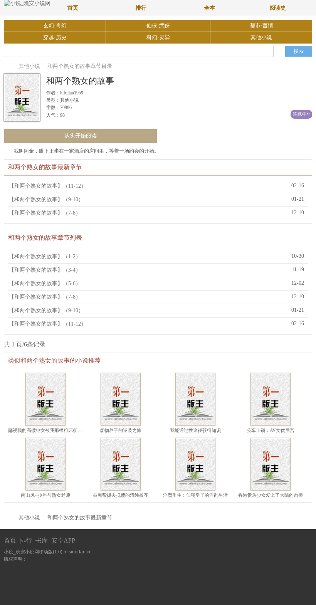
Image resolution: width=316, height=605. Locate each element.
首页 (72, 8)
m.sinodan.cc (77, 552)
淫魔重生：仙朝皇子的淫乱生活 (195, 495)
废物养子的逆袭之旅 (120, 430)
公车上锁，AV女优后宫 (270, 430)
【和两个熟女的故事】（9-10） (46, 199)
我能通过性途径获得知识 (195, 430)
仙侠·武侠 (158, 26)
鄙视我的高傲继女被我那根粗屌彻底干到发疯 (54, 430)
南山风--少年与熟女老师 (45, 495)
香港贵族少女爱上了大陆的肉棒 (270, 495)
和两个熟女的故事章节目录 (79, 66)
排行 (141, 8)
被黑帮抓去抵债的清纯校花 (120, 495)
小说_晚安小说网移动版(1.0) (33, 552)
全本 (209, 8)
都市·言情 (261, 26)
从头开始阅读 (80, 136)
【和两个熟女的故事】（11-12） (47, 186)
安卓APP (63, 540)
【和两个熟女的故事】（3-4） (45, 270)
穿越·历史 (55, 37)
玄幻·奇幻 (55, 26)
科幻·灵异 (158, 37)
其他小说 (261, 37)
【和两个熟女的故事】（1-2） (45, 256)
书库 (41, 540)
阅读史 (278, 8)
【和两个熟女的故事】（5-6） (45, 283)
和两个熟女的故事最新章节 (79, 518)
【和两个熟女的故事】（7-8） (45, 213)
